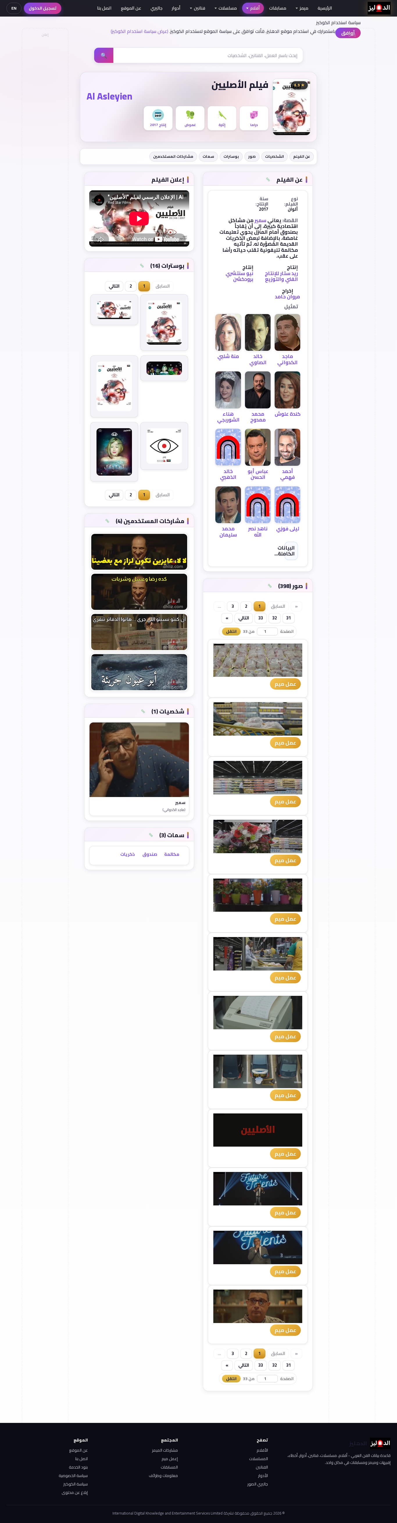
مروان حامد (287, 296)
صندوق (149, 854)
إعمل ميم (170, 1458)
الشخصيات (274, 156)
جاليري (156, 8)
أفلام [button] (255, 8)
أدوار (176, 8)
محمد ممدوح (258, 416)
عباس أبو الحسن (258, 474)
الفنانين (262, 1467)
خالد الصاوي (258, 359)
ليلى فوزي (287, 528)
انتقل (231, 631)
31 (288, 618)
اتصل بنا (104, 8)
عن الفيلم (301, 156)
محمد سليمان (228, 531)
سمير (260, 220)
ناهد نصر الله (258, 531)
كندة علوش (288, 414)
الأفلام (262, 1450)
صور (252, 156)
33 (260, 618)
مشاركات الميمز (165, 1450)
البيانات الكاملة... (284, 550)
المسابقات (169, 1467)
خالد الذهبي (228, 474)
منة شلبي (228, 356)
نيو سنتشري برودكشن (239, 276)
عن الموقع (131, 8)
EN (14, 8)
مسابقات (277, 8)
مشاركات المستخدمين (173, 156)
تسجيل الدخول (42, 8)
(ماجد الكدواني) (173, 810)
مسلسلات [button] (228, 8)
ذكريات (127, 854)
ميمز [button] (304, 8)
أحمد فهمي (287, 474)
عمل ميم (285, 684)
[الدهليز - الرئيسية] (379, 8)
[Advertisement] (45, 127)
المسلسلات (258, 1458)
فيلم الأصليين (240, 84)
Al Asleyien (109, 96)
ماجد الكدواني (287, 359)
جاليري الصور (257, 1484)
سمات (208, 156)
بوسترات (231, 156)
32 (274, 618)
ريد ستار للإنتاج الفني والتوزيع (281, 276)
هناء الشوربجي (228, 416)
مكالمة (171, 854)
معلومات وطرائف (163, 1475)
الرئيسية (325, 8)
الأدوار (263, 1475)
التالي (243, 618)
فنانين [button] (199, 8)
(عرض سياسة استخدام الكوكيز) (139, 31)
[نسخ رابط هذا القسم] (268, 179)
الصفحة (287, 631)
